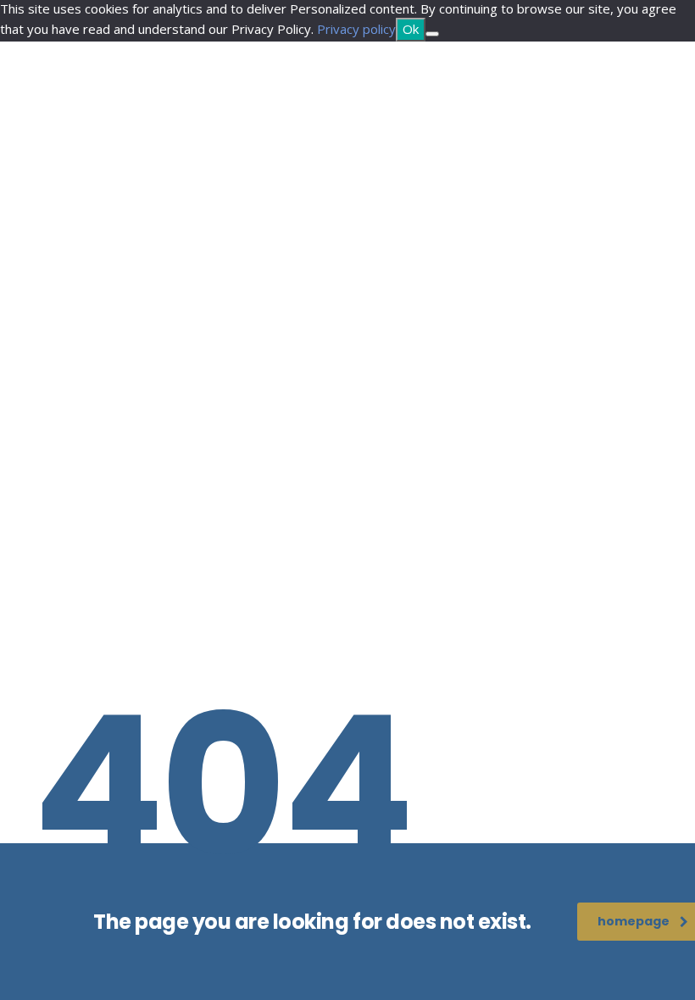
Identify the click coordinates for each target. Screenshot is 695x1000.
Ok (411, 28)
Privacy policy (356, 28)
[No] (432, 33)
